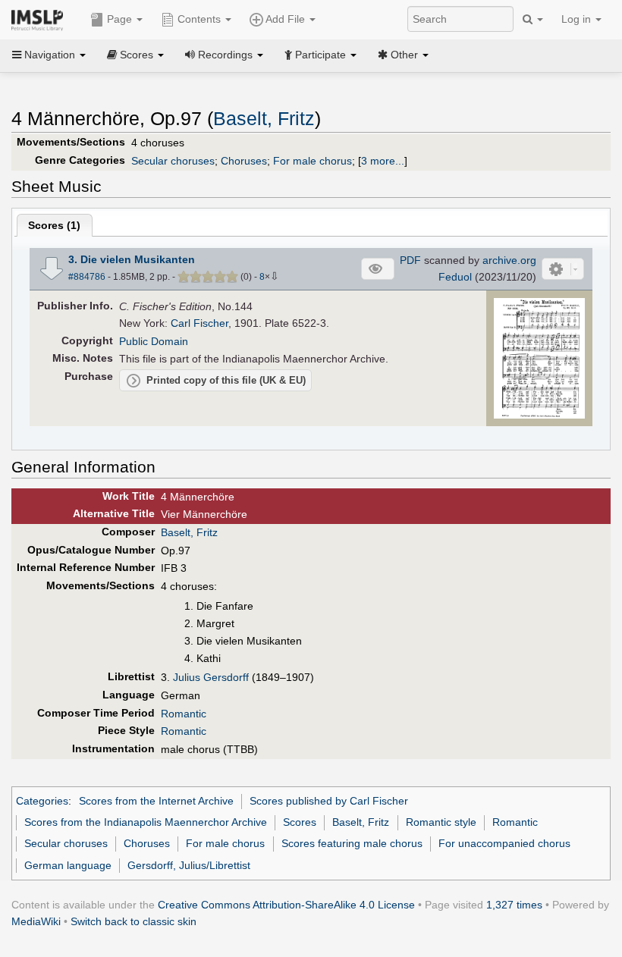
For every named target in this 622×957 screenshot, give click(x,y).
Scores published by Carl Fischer (329, 801)
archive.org (509, 260)
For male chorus (312, 161)
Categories (42, 801)
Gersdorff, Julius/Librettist (188, 865)
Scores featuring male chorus (352, 843)
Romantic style (441, 822)
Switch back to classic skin (133, 921)
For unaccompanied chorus (504, 843)
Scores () (54, 225)
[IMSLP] (40, 19)
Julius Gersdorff (211, 677)
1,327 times (514, 905)
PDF (410, 260)
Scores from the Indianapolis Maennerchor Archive (145, 822)
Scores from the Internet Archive (156, 801)
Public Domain (153, 341)
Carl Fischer (199, 323)
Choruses (244, 161)
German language (68, 865)
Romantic (183, 714)
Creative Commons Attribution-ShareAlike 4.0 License (286, 905)
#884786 (86, 276)
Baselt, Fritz (264, 118)
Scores (299, 822)
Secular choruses (173, 161)
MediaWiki (36, 921)
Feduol (455, 277)
